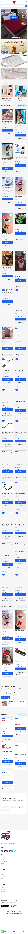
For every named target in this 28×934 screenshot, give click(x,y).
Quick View (7, 133)
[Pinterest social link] (7, 851)
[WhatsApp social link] (12, 851)
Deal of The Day (5, 752)
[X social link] (5, 851)
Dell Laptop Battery (18, 660)
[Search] (26, 6)
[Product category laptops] (20, 93)
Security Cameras (18, 755)
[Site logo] (14, 1)
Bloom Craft (17, 197)
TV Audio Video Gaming (8, 191)
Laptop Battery (4, 857)
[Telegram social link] (15, 851)
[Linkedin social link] (10, 851)
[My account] (26, 2)
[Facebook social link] (2, 851)
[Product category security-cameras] (7, 93)
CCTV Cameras (4, 861)
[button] (7, 130)
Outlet (2, 881)
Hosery (3, 728)
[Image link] (6, 835)
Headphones (3, 866)
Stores (2, 874)
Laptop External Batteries (20, 661)
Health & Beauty (5, 122)
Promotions (3, 872)
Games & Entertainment (19, 127)
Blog (2, 887)
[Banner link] (14, 47)
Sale (9, 122)
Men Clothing (7, 728)
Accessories (17, 126)
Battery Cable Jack (18, 341)
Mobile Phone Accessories (20, 157)
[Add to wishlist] (11, 111)
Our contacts (3, 876)
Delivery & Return (4, 878)
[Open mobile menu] (1, 2)
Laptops (2, 859)
